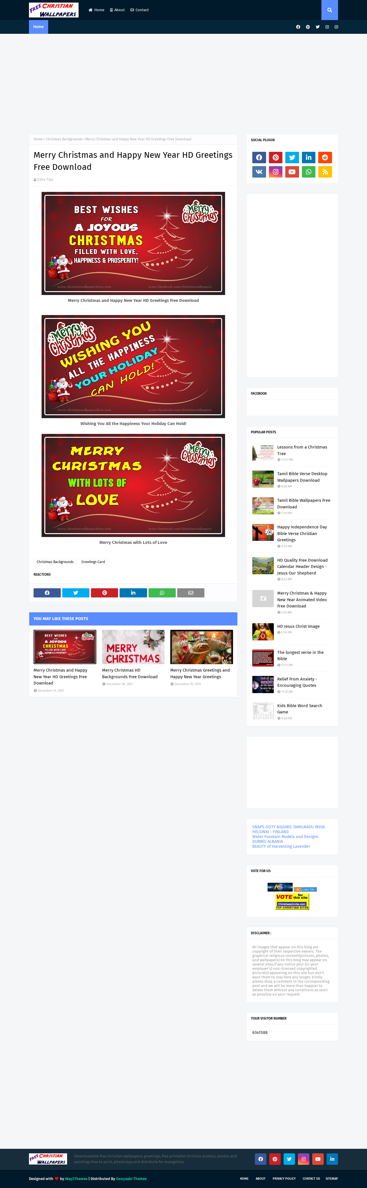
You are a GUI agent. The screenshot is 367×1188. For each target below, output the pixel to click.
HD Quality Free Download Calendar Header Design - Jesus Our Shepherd (302, 567)
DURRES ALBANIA (267, 841)
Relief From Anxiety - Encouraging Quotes (297, 682)
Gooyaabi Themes (131, 1179)
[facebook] (298, 27)
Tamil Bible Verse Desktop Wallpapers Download (302, 477)
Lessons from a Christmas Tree (302, 450)
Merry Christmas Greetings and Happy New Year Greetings (200, 673)
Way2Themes (76, 1179)
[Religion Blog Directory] (305, 890)
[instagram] (327, 27)
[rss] (325, 172)
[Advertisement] (183, 82)
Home (99, 10)
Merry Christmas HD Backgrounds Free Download (130, 673)
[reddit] (325, 157)
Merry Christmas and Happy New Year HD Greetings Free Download (60, 677)
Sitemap (332, 1179)
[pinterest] (307, 27)
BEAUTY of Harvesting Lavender (281, 846)
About (119, 10)
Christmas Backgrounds (64, 139)
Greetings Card (93, 562)
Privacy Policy (284, 1179)
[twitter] (317, 27)
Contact (142, 10)
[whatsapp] (309, 172)
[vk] (259, 172)
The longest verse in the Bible (300, 656)
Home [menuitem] (38, 26)
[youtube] (292, 172)
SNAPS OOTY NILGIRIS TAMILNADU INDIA (288, 827)
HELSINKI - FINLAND (270, 831)
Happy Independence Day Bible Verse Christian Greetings (302, 533)
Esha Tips (45, 179)
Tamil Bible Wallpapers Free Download (303, 504)
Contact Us (311, 1179)
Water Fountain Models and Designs (285, 836)
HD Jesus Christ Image (298, 626)
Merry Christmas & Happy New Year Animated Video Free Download (302, 600)
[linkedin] (309, 157)
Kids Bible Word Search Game (299, 709)
